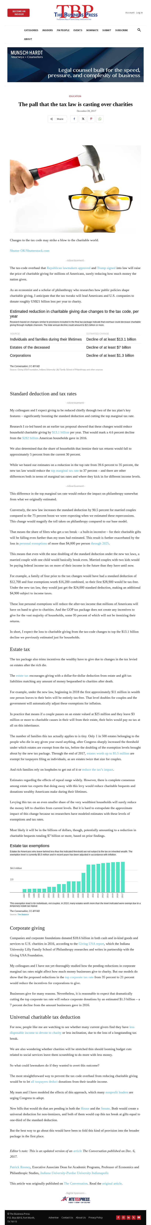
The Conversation (76, 1183)
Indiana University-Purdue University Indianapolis (74, 1173)
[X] (82, 118)
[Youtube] (139, 1217)
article (77, 1151)
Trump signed (106, 268)
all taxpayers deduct (44, 1081)
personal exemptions (33, 543)
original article (112, 1183)
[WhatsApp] (99, 118)
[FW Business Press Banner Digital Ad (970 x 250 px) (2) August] (75, 64)
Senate (105, 1108)
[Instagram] (123, 1217)
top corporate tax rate (79, 977)
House (85, 1108)
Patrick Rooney (20, 1167)
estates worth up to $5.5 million (108, 753)
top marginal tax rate (65, 470)
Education (75, 96)
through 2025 (100, 543)
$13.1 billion (60, 432)
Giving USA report (91, 944)
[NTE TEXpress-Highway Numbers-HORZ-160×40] (75, 1199)
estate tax (22, 675)
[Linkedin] (129, 1217)
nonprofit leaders (117, 1092)
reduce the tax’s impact (97, 769)
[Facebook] (74, 118)
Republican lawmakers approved (68, 268)
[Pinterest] (91, 118)
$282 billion (30, 438)
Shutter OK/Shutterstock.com (29, 250)
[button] (139, 30)
